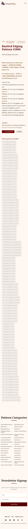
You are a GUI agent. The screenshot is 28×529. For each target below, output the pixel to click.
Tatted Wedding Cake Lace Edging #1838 (12, 252)
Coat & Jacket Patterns (6, 437)
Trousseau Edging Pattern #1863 (10, 315)
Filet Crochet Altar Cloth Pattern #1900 (11, 400)
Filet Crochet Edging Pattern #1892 (10, 379)
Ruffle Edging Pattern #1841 (9, 260)
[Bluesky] (9, 520)
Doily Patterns (17, 439)
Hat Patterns (17, 444)
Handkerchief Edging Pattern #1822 (10, 210)
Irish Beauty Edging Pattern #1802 (10, 157)
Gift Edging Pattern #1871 (8, 323)
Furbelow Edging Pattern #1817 (9, 197)
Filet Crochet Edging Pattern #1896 (10, 389)
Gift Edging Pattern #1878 (8, 342)
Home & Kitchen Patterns (6, 446)
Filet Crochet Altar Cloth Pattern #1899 (11, 397)
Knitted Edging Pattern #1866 (10, 42)
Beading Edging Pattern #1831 (9, 234)
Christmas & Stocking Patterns (19, 435)
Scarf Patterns (17, 455)
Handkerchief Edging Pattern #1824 (10, 215)
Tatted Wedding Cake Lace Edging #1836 (12, 247)
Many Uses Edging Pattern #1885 (10, 360)
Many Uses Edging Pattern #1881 (10, 350)
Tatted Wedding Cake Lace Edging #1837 (12, 250)
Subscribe (14, 504)
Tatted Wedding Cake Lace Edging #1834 (12, 242)
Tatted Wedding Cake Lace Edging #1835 (12, 244)
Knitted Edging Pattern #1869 (9, 149)
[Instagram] (18, 520)
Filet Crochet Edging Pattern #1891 (10, 376)
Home (3, 41)
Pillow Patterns (17, 450)
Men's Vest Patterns (5, 448)
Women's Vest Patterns (19, 465)
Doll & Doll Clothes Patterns (7, 442)
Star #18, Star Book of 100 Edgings (12, 127)
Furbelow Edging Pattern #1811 (9, 181)
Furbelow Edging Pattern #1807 (10, 170)
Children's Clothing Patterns (20, 431)
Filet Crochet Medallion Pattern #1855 (11, 297)
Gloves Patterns (4, 444)
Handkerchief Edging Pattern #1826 (10, 221)
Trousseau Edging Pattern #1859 (10, 305)
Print (20, 131)
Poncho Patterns (4, 453)
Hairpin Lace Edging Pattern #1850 (10, 284)
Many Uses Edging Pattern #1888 (10, 368)
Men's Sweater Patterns (19, 446)
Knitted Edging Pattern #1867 (9, 144)
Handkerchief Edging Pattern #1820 (11, 205)
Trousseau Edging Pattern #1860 (10, 308)
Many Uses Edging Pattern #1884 (10, 358)
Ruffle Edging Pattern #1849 (9, 281)
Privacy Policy (19, 516)
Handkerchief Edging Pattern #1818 (10, 199)
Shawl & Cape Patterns (6, 457)
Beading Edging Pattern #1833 (9, 239)
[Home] (8, 3)
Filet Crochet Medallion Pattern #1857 (11, 302)
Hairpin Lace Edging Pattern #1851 (10, 286)
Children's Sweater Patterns (7, 434)
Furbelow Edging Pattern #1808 (10, 173)
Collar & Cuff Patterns (19, 437)
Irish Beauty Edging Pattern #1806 (10, 168)
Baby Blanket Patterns (19, 424)
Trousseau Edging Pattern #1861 (10, 310)
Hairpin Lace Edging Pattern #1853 (10, 292)
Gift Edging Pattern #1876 (8, 337)
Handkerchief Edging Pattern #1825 (10, 218)
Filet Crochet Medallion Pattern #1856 (11, 300)
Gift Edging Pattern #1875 (8, 334)
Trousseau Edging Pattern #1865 (10, 321)
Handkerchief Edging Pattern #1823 (10, 213)
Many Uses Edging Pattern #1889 (10, 371)
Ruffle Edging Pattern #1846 (9, 273)
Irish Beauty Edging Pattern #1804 (10, 163)
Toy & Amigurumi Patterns (6, 461)
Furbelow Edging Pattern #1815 (9, 192)
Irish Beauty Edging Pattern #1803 (10, 160)
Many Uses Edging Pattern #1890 (10, 373)
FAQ (12, 516)
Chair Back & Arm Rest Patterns (5, 432)
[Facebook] (14, 520)
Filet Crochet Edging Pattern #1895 (10, 387)
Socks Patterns (17, 459)
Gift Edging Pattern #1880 (8, 347)
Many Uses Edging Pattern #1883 (10, 355)
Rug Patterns (3, 455)
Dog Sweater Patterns (5, 439)
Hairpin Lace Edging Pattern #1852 (10, 289)
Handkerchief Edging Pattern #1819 (10, 202)
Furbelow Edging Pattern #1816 (9, 194)
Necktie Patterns (4, 450)
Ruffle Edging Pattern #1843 (9, 265)
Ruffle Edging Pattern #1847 (9, 276)
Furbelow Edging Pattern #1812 (9, 184)
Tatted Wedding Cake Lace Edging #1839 (12, 255)
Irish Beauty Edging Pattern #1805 (10, 165)
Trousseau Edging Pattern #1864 (10, 318)
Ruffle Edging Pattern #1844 (9, 268)
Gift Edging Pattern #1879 (8, 344)
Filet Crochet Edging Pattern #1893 (10, 381)
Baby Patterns (4, 426)
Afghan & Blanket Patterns (6, 424)
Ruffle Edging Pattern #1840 (9, 257)
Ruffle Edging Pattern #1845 (9, 271)
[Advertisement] (14, 21)
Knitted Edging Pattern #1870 (9, 152)
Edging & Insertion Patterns (20, 442)
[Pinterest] (5, 520)
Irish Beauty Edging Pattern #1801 (10, 155)
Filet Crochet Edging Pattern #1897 (10, 392)
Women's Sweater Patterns (7, 465)
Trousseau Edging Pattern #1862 (10, 313)
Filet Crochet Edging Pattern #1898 (10, 395)
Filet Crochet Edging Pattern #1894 (10, 384)
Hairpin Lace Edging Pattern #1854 (10, 294)
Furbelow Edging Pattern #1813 (9, 186)
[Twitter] (22, 520)
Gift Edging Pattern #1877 (8, 339)
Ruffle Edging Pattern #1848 (9, 279)
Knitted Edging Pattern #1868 (9, 147)
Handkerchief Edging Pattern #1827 (10, 223)
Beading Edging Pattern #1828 (9, 226)
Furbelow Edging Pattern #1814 (9, 189)
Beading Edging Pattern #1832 (9, 236)
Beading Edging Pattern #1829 (9, 228)
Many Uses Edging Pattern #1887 (10, 366)
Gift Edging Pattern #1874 (8, 331)
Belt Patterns (17, 429)
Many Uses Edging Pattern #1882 (10, 352)
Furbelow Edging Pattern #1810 (10, 178)
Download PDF (9, 131)
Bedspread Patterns (5, 429)
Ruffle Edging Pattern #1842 (9, 263)
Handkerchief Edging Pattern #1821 (10, 207)
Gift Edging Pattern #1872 (8, 326)
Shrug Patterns (17, 457)
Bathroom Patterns (18, 426)
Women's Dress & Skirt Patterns (19, 462)
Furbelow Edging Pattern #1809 (10, 176)
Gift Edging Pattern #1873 (8, 329)
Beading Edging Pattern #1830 (9, 231)
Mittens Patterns (17, 448)
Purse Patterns (17, 453)
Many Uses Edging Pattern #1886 (10, 363)
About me (7, 516)
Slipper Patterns (4, 459)
